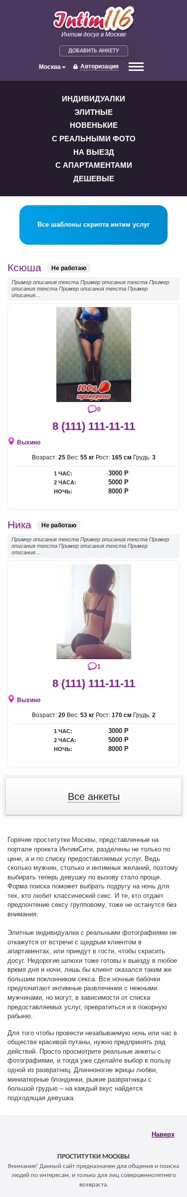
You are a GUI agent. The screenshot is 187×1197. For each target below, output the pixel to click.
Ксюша (24, 267)
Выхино (28, 442)
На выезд (93, 152)
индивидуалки (93, 98)
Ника (19, 524)
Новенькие (94, 125)
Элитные (93, 112)
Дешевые (93, 178)
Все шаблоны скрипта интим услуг (93, 224)
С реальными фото (94, 138)
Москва (50, 67)
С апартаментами (93, 165)
